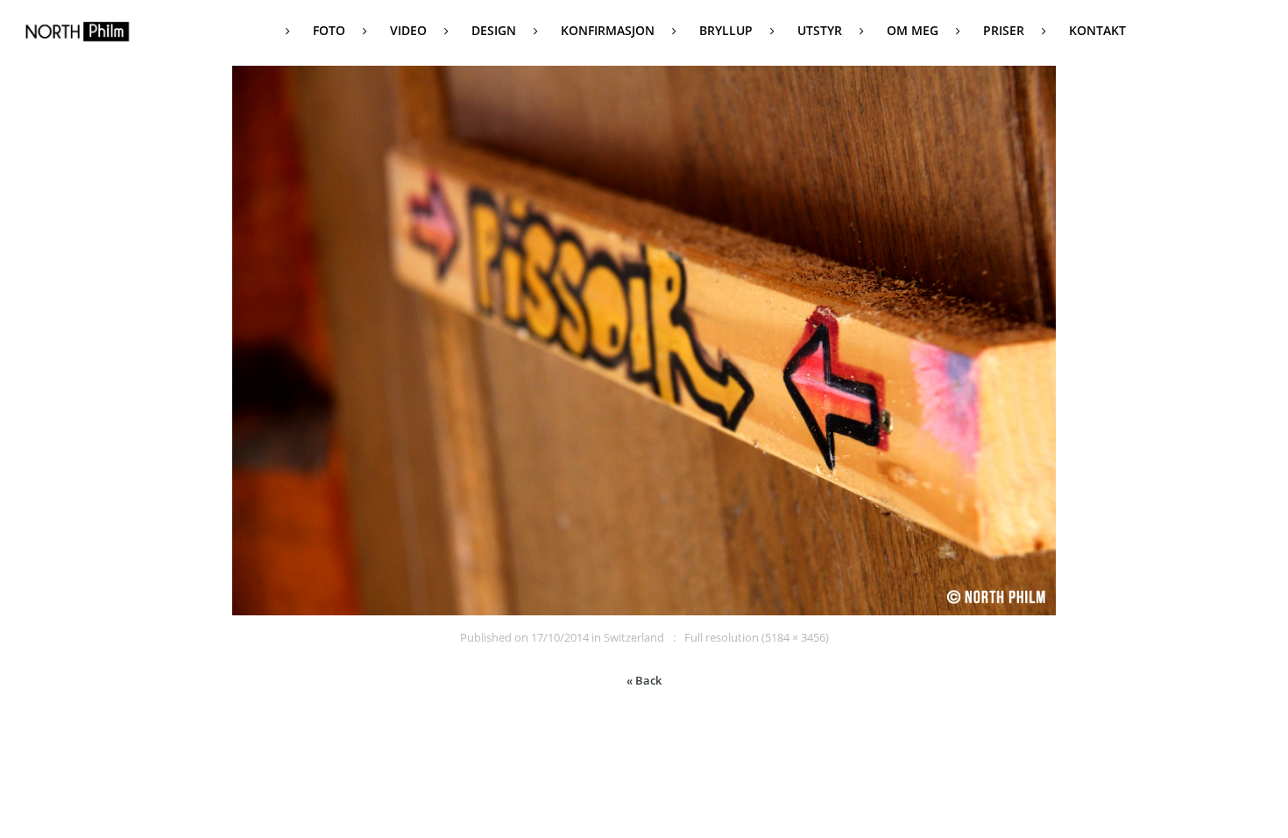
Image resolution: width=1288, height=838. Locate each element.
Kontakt (1097, 30)
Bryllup (726, 30)
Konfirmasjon (608, 30)
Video (408, 30)
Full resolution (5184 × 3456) (756, 637)
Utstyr (819, 30)
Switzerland (634, 637)
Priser (1003, 30)
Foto (329, 30)
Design (493, 30)
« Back (644, 680)
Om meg (912, 30)
